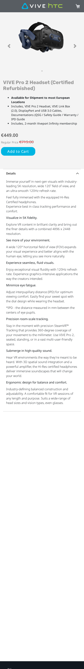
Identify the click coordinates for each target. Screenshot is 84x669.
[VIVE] (42, 6)
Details (11, 173)
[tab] (42, 173)
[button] (9, 46)
